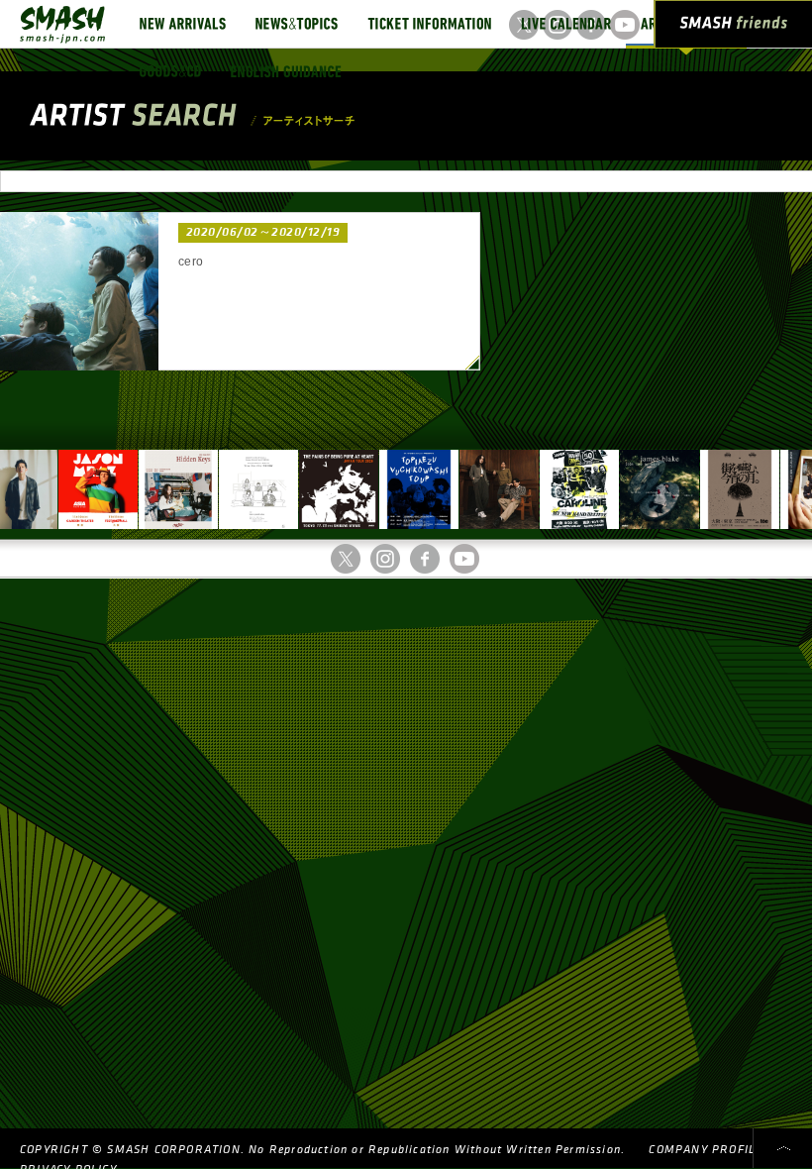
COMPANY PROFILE (705, 1149)
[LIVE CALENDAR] (566, 24)
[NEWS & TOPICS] (297, 24)
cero (191, 261)
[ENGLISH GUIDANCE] (286, 71)
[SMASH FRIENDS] (734, 27)
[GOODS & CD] (170, 71)
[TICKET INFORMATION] (429, 24)
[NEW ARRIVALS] (183, 24)
